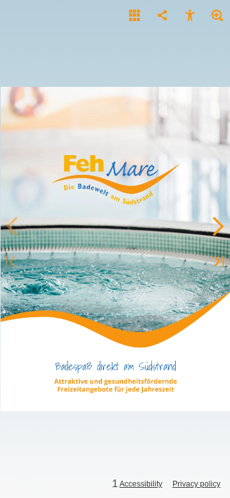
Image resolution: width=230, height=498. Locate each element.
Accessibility (140, 483)
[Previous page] (13, 226)
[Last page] (217, 262)
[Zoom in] (217, 16)
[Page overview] (135, 16)
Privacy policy (196, 483)
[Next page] (217, 226)
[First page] (13, 262)
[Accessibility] (190, 16)
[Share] (162, 16)
